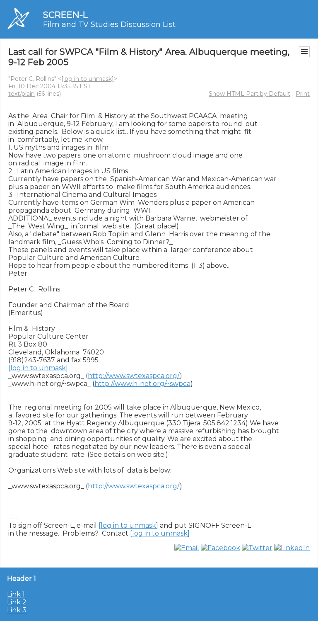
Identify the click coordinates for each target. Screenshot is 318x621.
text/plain (21, 93)
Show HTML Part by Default (249, 93)
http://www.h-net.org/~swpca (142, 384)
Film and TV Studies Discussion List (109, 24)
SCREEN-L (65, 15)
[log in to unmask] (87, 78)
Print (303, 93)
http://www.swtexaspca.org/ (134, 376)
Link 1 (16, 594)
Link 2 (16, 602)
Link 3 (16, 610)
